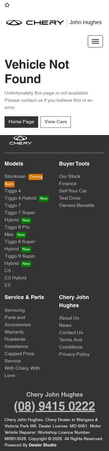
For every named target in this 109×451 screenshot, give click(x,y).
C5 (8, 271)
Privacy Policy (74, 354)
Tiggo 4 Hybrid (20, 198)
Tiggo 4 (13, 191)
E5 (8, 285)
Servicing (15, 310)
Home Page (21, 122)
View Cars (56, 122)
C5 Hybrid (15, 278)
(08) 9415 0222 (54, 407)
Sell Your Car (73, 191)
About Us (69, 318)
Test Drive (70, 198)
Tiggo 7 (13, 205)
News (65, 325)
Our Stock (69, 176)
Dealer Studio (43, 445)
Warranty (14, 332)
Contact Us (71, 332)
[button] (95, 41)
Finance (68, 184)
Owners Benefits (76, 205)
